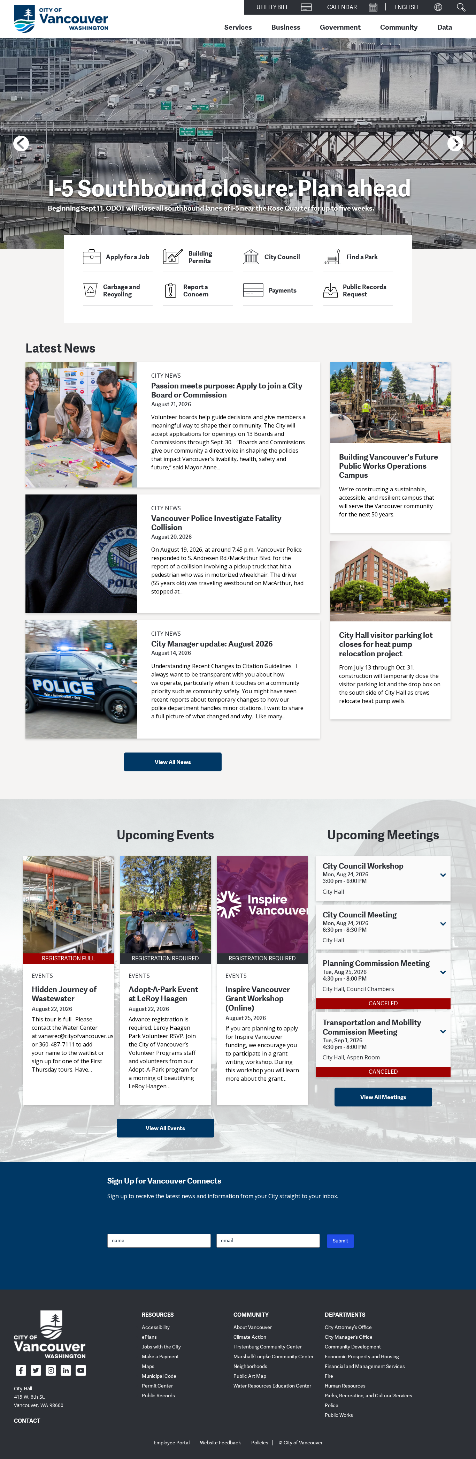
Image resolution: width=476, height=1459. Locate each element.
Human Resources (345, 1386)
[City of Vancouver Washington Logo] (61, 19)
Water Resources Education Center (272, 1386)
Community (399, 27)
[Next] (455, 143)
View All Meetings (383, 1097)
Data (444, 27)
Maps (148, 1366)
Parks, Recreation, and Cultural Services (368, 1395)
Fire (329, 1376)
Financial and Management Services (365, 1366)
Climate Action (249, 1337)
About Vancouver (252, 1327)
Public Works (339, 1415)
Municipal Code (159, 1376)
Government (340, 27)
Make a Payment (160, 1356)
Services (238, 27)
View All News (173, 762)
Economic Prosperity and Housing (362, 1356)
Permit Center (157, 1386)
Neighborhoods (250, 1366)
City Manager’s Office (349, 1337)
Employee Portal (172, 1442)
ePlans (149, 1337)
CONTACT (27, 1420)
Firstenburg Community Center (267, 1347)
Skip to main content (32, 60)
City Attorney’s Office (348, 1327)
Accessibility (156, 1327)
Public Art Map (249, 1376)
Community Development (353, 1347)
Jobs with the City (161, 1347)
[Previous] (20, 143)
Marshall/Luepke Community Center (273, 1356)
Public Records (158, 1395)
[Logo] (49, 1334)
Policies (259, 1442)
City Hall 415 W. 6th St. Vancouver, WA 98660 (38, 1396)
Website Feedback (220, 1442)
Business (285, 27)
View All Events (165, 1128)
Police (331, 1405)
